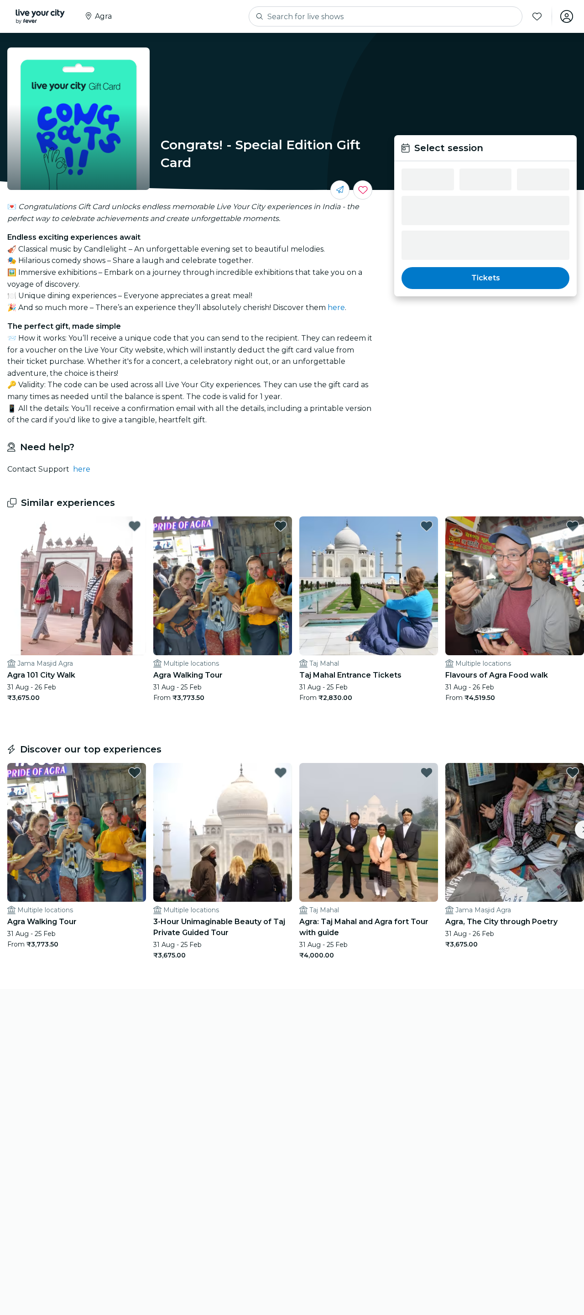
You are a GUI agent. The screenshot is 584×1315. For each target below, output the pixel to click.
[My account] (566, 16)
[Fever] (40, 16)
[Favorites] (537, 16)
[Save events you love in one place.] (362, 190)
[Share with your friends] (339, 190)
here (336, 307)
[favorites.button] (135, 526)
